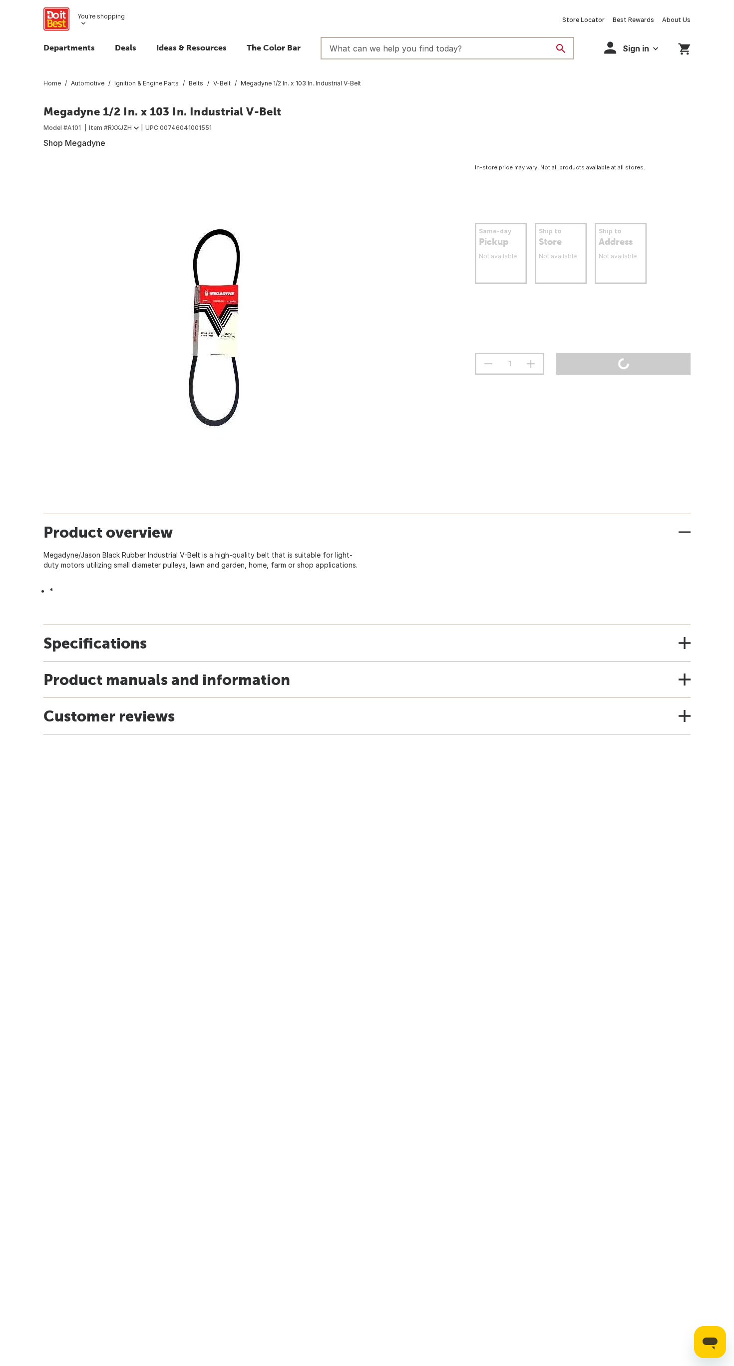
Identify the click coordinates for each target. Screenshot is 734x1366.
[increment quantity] (530, 364)
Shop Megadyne (74, 143)
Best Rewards (633, 19)
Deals (125, 47)
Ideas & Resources (191, 47)
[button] (631, 47)
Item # (110, 127)
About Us (676, 19)
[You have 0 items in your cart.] (684, 47)
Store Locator (583, 19)
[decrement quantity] (488, 364)
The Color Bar (274, 47)
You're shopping (101, 16)
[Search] (560, 48)
